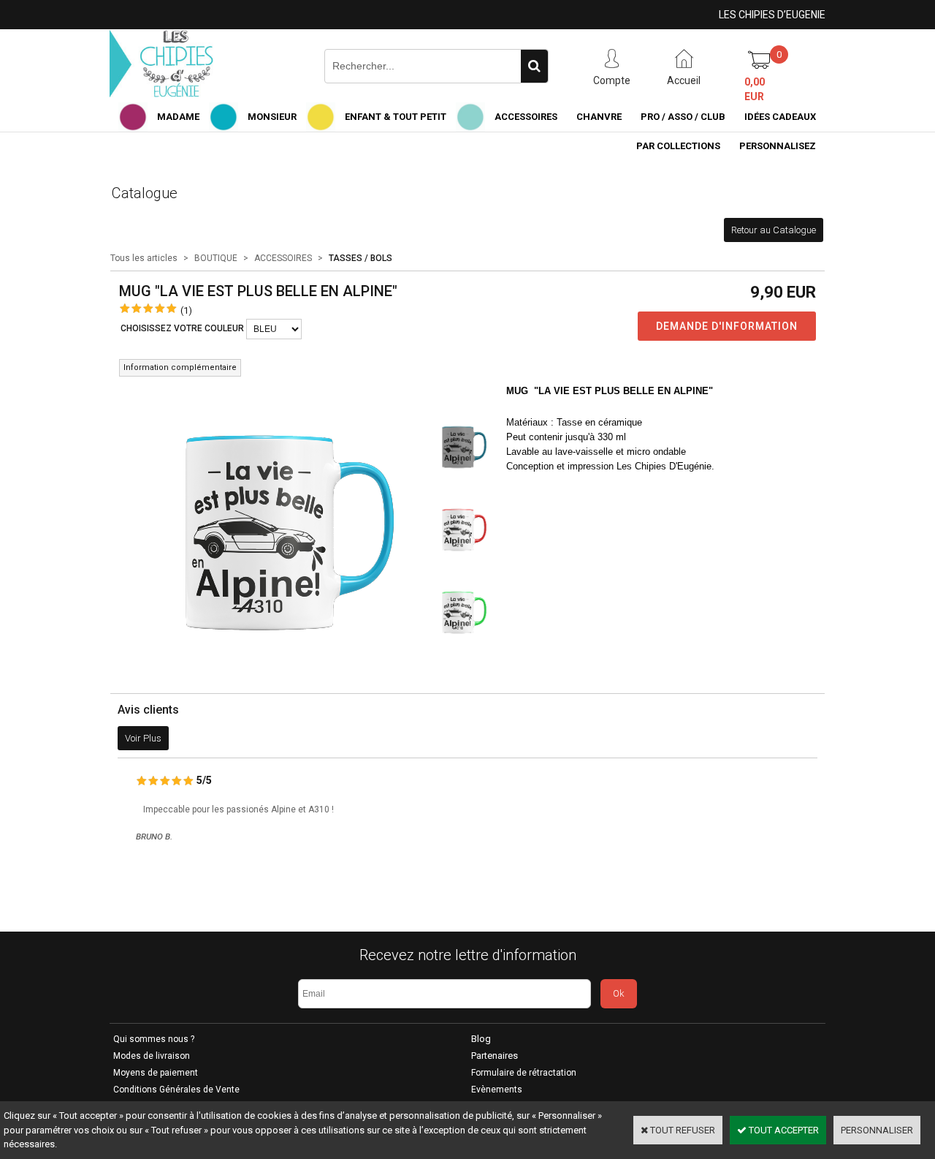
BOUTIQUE (215, 258)
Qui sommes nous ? (153, 1039)
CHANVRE (599, 116)
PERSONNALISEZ (777, 145)
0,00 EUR (754, 89)
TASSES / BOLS (360, 258)
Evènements (496, 1089)
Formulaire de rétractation (523, 1073)
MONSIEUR (272, 116)
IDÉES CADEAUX (780, 116)
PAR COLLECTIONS (678, 145)
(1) (186, 310)
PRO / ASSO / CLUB (683, 116)
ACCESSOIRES (526, 116)
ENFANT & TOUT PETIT (395, 116)
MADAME (178, 116)
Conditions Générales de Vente (176, 1089)
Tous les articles (144, 258)
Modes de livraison (151, 1056)
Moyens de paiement (155, 1073)
